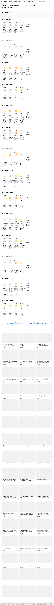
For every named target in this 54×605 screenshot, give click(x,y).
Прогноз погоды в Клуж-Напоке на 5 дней (27, 322)
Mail (1, 604)
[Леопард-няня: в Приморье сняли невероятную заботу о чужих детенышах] (44, 391)
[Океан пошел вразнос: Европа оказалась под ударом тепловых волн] (27, 358)
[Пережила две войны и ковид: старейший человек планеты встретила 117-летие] (44, 358)
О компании (5, 604)
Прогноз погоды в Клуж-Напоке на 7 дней (45, 322)
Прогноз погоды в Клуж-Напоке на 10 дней (15, 323)
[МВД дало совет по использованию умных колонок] (27, 476)
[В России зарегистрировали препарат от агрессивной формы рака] (10, 594)
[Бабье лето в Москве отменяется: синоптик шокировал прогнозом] (10, 375)
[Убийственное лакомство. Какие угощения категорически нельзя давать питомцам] (44, 408)
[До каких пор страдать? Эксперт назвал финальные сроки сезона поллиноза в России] (10, 527)
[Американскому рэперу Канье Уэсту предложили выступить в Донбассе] (27, 577)
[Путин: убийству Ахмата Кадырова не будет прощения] (27, 527)
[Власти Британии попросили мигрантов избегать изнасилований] (10, 391)
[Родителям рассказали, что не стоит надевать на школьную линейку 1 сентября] (44, 594)
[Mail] (1, 1)
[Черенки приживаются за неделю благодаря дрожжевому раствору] (27, 425)
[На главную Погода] (4, 1)
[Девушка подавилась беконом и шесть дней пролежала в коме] (10, 476)
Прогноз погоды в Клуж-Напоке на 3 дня (9, 322)
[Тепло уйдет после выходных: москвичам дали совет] (10, 459)
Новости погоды (28, 323)
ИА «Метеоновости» (50, 604)
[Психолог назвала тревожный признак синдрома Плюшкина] (44, 527)
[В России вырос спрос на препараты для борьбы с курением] (27, 442)
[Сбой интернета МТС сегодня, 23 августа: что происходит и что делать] (44, 577)
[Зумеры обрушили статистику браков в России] (10, 544)
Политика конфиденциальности (21, 604)
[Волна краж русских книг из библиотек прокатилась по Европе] (10, 425)
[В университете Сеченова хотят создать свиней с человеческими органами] (27, 459)
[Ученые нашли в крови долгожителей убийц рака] (44, 544)
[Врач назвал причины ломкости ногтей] (44, 459)
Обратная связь (39, 604)
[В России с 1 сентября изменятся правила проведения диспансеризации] (10, 560)
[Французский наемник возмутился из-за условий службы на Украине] (10, 341)
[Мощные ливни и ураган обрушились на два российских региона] (10, 577)
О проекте (13, 604)
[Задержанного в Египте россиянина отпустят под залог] (27, 560)
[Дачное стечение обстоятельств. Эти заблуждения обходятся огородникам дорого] (27, 391)
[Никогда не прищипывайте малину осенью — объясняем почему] (27, 375)
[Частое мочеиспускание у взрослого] (10, 510)
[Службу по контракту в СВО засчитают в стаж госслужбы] (44, 510)
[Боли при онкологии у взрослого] (44, 476)
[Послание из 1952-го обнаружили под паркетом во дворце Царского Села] (10, 358)
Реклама (9, 604)
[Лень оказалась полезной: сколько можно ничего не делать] (44, 425)
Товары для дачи (43, 323)
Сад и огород (36, 323)
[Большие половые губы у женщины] (27, 341)
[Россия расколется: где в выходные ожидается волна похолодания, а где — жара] (44, 341)
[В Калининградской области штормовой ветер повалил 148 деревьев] (27, 510)
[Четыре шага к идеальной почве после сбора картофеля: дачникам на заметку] (27, 408)
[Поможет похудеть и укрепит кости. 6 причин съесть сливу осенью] (44, 375)
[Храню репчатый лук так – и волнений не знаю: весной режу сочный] (44, 442)
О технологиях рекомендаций (31, 604)
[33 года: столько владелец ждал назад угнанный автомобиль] (27, 594)
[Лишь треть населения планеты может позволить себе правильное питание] (27, 493)
